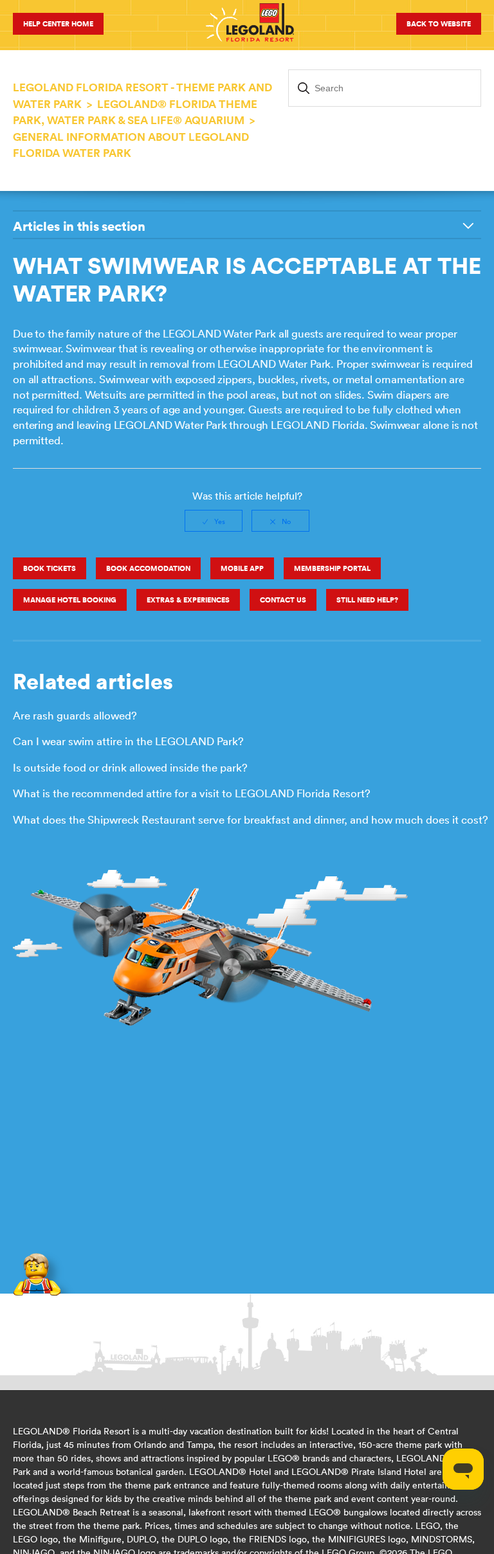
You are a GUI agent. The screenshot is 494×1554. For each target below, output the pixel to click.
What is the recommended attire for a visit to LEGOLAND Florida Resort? (191, 793)
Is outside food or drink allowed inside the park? (130, 768)
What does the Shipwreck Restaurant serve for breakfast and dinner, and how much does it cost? (250, 820)
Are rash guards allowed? (75, 716)
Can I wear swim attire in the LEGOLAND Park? (128, 741)
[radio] (213, 521)
